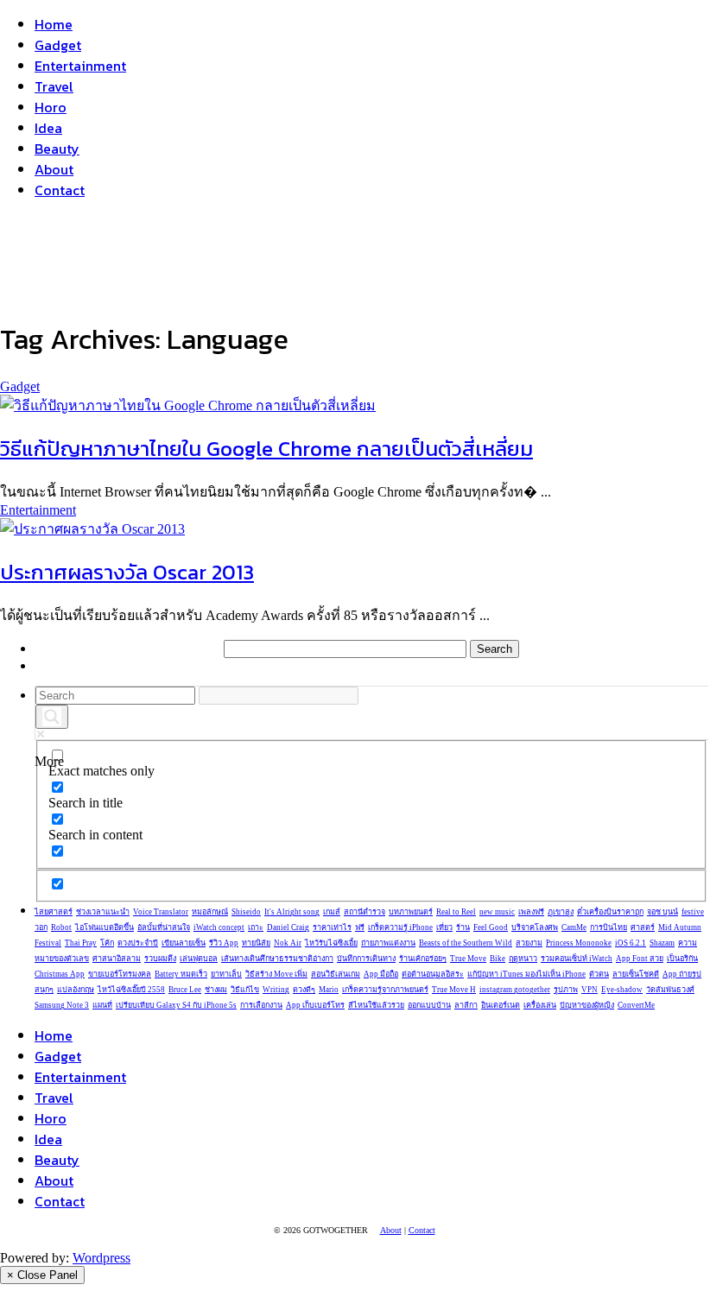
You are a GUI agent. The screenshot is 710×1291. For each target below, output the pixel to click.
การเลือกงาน (261, 1005)
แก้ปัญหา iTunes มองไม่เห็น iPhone (526, 974)
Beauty (57, 148)
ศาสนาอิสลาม (116, 958)
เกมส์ (331, 912)
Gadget (58, 45)
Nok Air (287, 943)
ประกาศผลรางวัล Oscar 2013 (127, 572)
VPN (589, 989)
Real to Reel (456, 912)
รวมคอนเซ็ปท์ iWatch (576, 958)
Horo (51, 107)
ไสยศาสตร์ (54, 912)
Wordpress (101, 1257)
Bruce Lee (184, 989)
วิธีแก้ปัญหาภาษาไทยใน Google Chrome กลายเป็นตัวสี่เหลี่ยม (266, 448)
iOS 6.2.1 (630, 943)
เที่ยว (444, 927)
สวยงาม (529, 943)
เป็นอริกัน (682, 958)
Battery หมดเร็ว (181, 974)
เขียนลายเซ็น (184, 943)
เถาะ (255, 927)
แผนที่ (102, 1005)
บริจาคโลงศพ (534, 927)
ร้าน (463, 927)
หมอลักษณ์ (210, 912)
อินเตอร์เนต (500, 1005)
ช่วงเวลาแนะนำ (103, 912)
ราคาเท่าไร (332, 927)
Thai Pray (81, 943)
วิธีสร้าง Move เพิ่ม (276, 974)
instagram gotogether (514, 989)
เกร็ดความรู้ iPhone (400, 927)
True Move (468, 958)
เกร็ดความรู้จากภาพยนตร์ (385, 989)
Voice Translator (160, 912)
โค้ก (107, 943)
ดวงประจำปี (137, 943)
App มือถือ (381, 974)
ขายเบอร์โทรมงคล (119, 974)
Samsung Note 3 (62, 1005)
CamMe (573, 927)
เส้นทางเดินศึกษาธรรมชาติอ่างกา (277, 958)
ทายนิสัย (256, 943)
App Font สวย (639, 958)
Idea (48, 127)
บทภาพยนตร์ (411, 912)
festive (692, 912)
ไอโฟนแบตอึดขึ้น (104, 927)
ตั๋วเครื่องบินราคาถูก (610, 912)
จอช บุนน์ (662, 912)
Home (54, 24)
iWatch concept (218, 927)
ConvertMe (636, 1005)
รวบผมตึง (160, 958)
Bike (497, 958)
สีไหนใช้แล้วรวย (376, 1005)
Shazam (662, 943)
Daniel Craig (288, 927)
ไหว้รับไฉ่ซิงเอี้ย (331, 943)
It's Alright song (292, 912)
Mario (329, 989)
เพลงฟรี (531, 912)
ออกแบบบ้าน (429, 1005)
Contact (60, 190)
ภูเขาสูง (561, 912)
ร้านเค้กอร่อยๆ (423, 958)
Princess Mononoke (579, 943)
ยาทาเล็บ (226, 974)
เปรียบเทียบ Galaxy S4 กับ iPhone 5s (176, 1005)
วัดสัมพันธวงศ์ (670, 989)
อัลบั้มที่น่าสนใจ (163, 927)
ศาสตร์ (643, 927)
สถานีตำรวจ (364, 912)
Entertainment (80, 65)
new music (497, 912)
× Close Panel (42, 1275)
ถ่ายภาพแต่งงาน (388, 943)
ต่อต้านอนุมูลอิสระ (433, 974)
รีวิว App (223, 943)
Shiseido (246, 912)
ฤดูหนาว (523, 958)
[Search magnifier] (51, 717)
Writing (276, 989)
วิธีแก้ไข (245, 989)
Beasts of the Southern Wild (465, 943)
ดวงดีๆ (304, 989)
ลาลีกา (466, 1005)
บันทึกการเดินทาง (366, 958)
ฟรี (360, 927)
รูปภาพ (566, 989)
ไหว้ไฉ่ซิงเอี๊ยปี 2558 (131, 989)
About (54, 169)
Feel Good (490, 927)
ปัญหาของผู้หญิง (587, 1005)
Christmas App (60, 974)
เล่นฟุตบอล (199, 958)
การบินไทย (608, 927)
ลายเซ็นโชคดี (635, 974)
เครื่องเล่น (539, 1005)
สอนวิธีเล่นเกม (335, 974)
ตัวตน (599, 974)
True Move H (454, 989)
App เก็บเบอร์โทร (315, 1005)
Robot (61, 927)
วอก (41, 927)
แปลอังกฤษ (75, 989)
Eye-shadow (622, 989)
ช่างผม (216, 989)
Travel (54, 86)
